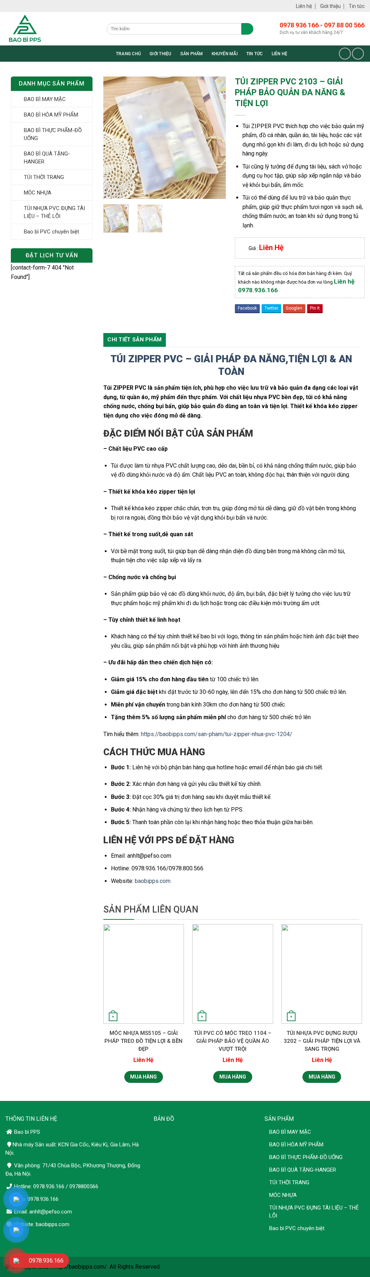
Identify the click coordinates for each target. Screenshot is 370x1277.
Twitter (271, 308)
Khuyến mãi (225, 53)
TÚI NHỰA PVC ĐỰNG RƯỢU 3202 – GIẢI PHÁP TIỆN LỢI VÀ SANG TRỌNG (322, 1041)
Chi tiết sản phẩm (134, 339)
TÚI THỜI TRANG (44, 177)
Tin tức (357, 6)
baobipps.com (153, 881)
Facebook (247, 308)
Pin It (315, 308)
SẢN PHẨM (191, 53)
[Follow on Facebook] (345, 54)
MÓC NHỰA (37, 192)
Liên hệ (304, 6)
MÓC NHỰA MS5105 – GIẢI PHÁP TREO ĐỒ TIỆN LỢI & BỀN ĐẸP (143, 1041)
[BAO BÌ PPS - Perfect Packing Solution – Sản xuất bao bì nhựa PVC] (56, 29)
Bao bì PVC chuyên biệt (51, 231)
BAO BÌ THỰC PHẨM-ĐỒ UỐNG (53, 134)
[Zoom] (113, 190)
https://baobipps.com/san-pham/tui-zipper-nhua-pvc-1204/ (216, 734)
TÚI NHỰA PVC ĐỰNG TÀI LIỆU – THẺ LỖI (54, 212)
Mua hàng (143, 1077)
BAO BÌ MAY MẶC (45, 99)
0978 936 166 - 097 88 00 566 (322, 25)
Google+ (294, 308)
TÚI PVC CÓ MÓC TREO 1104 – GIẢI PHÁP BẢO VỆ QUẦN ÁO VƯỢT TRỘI (232, 1041)
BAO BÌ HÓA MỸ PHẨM (51, 114)
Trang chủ (128, 53)
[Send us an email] (358, 54)
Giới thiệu (330, 6)
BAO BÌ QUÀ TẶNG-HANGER (47, 157)
